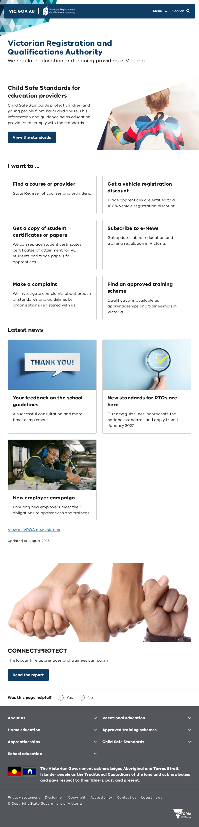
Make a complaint (35, 284)
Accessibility (101, 797)
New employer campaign (44, 497)
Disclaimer (54, 797)
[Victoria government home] (182, 814)
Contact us (126, 797)
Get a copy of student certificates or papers (40, 231)
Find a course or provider (44, 184)
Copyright (76, 797)
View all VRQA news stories (34, 529)
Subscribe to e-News (133, 228)
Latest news (151, 797)
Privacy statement (24, 797)
